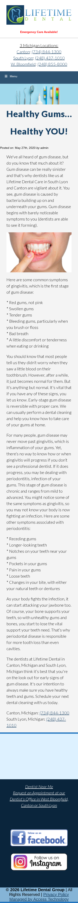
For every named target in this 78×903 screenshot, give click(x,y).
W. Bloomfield (23, 64)
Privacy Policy (56, 894)
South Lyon (23, 57)
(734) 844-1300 (46, 51)
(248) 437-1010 (50, 57)
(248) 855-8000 (52, 64)
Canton (23, 51)
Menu (13, 76)
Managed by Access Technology (39, 899)
